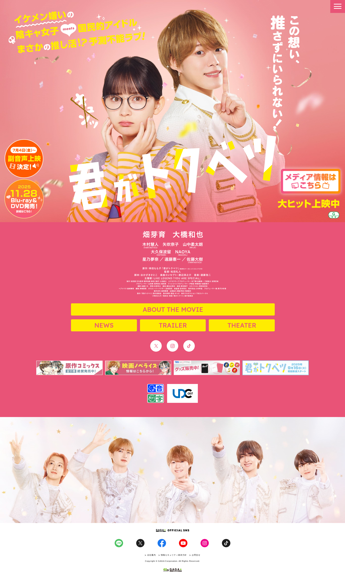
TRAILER (173, 325)
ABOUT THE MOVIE (173, 309)
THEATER (241, 325)
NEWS (104, 325)
